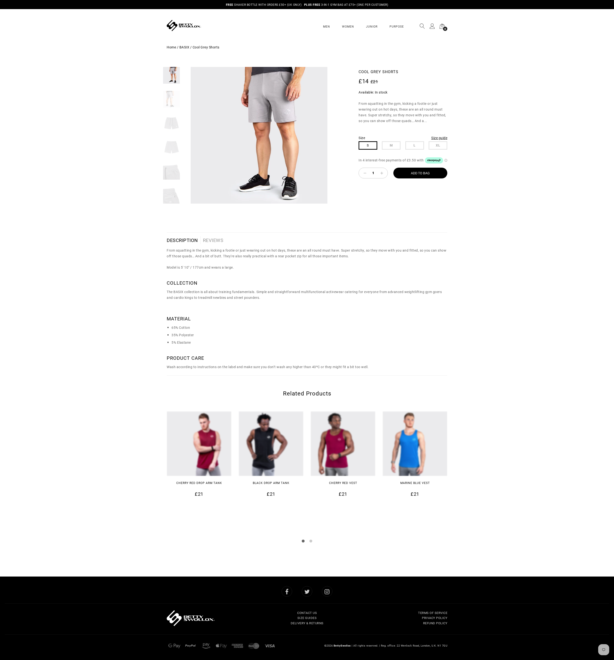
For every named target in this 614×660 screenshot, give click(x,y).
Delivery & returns (307, 623)
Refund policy (435, 623)
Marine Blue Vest (415, 483)
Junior (372, 26)
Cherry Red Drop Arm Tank (199, 483)
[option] (259, 135)
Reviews (213, 240)
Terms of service (432, 613)
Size (362, 138)
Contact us (307, 613)
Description (182, 240)
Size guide (439, 138)
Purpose (397, 26)
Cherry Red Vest (343, 483)
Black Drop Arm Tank (271, 483)
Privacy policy (434, 618)
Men (326, 26)
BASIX (184, 47)
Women (348, 26)
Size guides (307, 618)
